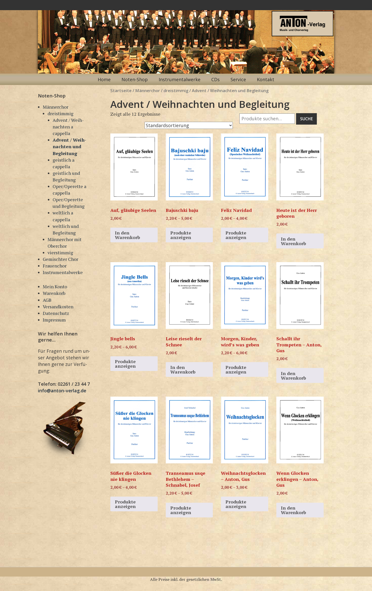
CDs (215, 79)
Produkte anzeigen (180, 235)
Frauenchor (55, 266)
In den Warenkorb (127, 235)
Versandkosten (58, 306)
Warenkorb (54, 293)
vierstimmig (60, 252)
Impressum (54, 320)
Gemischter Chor (60, 259)
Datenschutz (56, 313)
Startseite (121, 90)
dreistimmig (60, 113)
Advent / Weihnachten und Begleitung (69, 146)
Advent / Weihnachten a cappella (68, 126)
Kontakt (265, 79)
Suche (306, 119)
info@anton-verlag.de (62, 390)
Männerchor (55, 107)
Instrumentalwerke (179, 79)
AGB (47, 300)
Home (104, 79)
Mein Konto (55, 286)
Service (238, 79)
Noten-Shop (134, 79)
